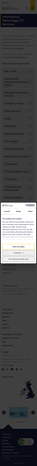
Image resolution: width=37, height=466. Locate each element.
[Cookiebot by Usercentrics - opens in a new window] (26, 205)
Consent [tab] (7, 211)
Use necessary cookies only (18, 259)
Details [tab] (18, 211)
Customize (17, 253)
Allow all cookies (18, 246)
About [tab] (30, 211)
